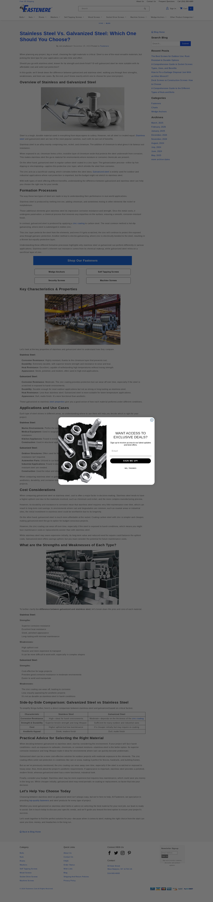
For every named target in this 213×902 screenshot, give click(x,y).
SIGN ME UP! (130, 461)
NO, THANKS (130, 468)
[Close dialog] (151, 419)
